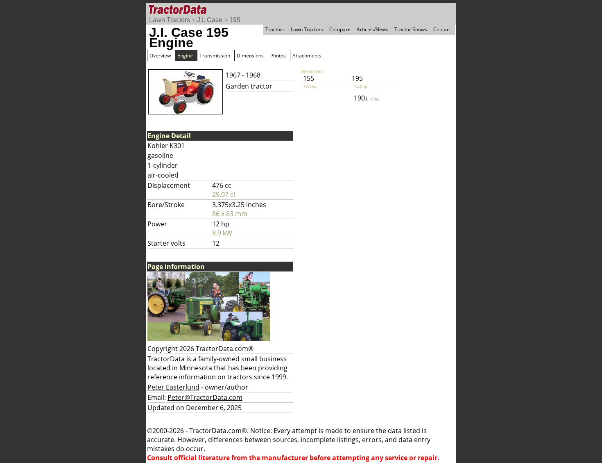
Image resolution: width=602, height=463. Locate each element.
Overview (160, 55)
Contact (442, 29)
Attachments (306, 55)
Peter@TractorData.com (204, 397)
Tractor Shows (410, 29)
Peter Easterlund (173, 387)
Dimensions (250, 55)
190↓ (367, 98)
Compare (340, 29)
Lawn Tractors (169, 19)
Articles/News (372, 29)
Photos (278, 55)
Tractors (275, 29)
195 (234, 19)
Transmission (214, 55)
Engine (185, 55)
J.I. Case (209, 19)
